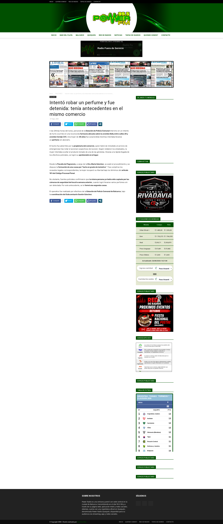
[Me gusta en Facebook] (91, 124)
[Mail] (168, 1)
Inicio (51, 94)
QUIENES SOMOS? (61, 1)
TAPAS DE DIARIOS (85, 1)
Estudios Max (81, 522)
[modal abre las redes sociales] (100, 124)
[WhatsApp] (172, 1)
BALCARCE (80, 35)
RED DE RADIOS (73, 1)
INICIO (51, 1)
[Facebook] (164, 1)
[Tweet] (68, 124)
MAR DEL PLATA (66, 35)
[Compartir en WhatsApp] (79, 124)
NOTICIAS (118, 35)
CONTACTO (97, 1)
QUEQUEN (91, 35)
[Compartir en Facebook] (55, 124)
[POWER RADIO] (111, 17)
